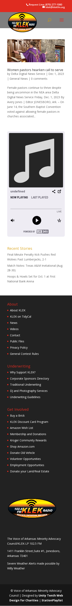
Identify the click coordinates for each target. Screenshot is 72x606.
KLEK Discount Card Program (29, 422)
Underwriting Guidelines (25, 397)
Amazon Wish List (21, 428)
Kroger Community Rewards (28, 440)
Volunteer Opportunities (25, 459)
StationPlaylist (52, 600)
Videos (14, 329)
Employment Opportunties (27, 465)
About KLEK (17, 310)
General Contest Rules (24, 354)
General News (19, 79)
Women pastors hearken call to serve (35, 70)
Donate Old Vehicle (22, 453)
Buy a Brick (17, 415)
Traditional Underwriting (25, 384)
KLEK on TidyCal (20, 316)
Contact (15, 335)
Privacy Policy (19, 347)
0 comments (39, 79)
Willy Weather (16, 568)
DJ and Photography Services (29, 391)
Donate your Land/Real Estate (29, 471)
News (13, 323)
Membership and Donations (28, 434)
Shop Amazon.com (22, 446)
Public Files (17, 341)
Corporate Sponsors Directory (29, 378)
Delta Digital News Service (28, 74)
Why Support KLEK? (22, 372)
